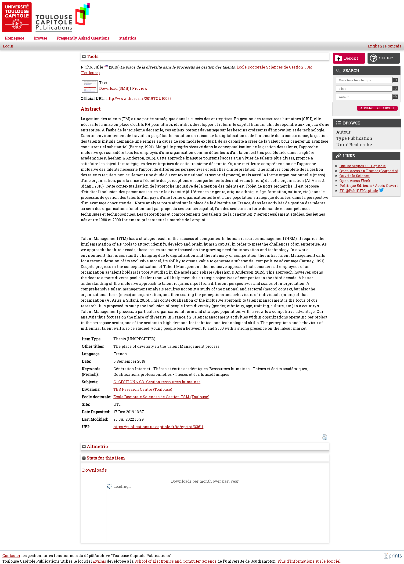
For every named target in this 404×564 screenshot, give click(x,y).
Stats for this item (105, 458)
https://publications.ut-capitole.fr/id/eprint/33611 (158, 426)
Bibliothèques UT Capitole (362, 165)
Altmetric (97, 446)
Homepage (14, 38)
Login (8, 46)
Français (393, 46)
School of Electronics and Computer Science (175, 561)
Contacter (11, 555)
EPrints (99, 561)
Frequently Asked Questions (83, 38)
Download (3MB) (114, 88)
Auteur (343, 132)
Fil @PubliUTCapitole (358, 190)
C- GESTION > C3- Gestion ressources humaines (156, 381)
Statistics (127, 38)
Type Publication (354, 138)
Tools (92, 56)
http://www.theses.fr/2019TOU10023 (139, 98)
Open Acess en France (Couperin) (368, 170)
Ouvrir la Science (354, 175)
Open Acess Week (354, 180)
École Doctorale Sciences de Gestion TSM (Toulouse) (161, 396)
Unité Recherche (354, 144)
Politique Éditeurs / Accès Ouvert (368, 185)
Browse (40, 38)
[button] (324, 437)
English (375, 46)
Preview (140, 88)
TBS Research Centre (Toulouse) (142, 389)
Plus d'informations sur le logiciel (309, 561)
